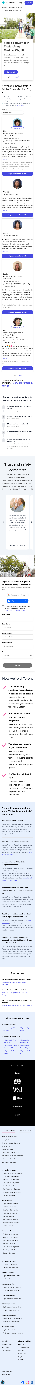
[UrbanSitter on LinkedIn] (31, 1382)
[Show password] (31, 655)
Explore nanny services (10, 1204)
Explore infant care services (12, 1287)
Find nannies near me (10, 1207)
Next (20, 375)
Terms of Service (20, 610)
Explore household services (12, 1330)
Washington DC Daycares (11, 1250)
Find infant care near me (11, 1290)
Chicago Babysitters (9, 1195)
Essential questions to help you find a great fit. (17, 1005)
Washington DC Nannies (11, 1223)
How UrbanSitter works (9, 1137)
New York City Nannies (10, 1210)
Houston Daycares (9, 1244)
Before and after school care (11, 1159)
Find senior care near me (11, 1322)
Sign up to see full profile (17, 174)
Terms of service (7, 1372)
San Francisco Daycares (11, 1247)
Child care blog (7, 1146)
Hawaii (20, 7)
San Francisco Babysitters (11, 1189)
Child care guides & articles (11, 1143)
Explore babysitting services (12, 1173)
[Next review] (31, 522)
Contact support (7, 1344)
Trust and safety (23, 1347)
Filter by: (4, 109)
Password (5, 652)
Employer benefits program (24, 1358)
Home (4, 7)
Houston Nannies (8, 1216)
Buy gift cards (6, 1351)
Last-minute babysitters (10, 1267)
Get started (11, 72)
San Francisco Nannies (10, 1219)
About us (21, 1344)
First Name (6, 615)
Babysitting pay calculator (10, 1153)
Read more (5, 159)
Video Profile (18, 128)
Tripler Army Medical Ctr (12, 10)
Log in (21, 3)
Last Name (6, 624)
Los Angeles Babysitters (11, 1183)
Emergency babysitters (10, 1264)
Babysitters (11, 7)
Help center (6, 1347)
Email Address (7, 633)
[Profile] (17, 124)
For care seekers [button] (8, 1131)
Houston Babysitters (9, 1186)
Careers (21, 1351)
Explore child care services (12, 1299)
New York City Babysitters (11, 1180)
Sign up (29, 3)
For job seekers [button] (25, 1131)
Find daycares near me (10, 1234)
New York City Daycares (11, 1237)
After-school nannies (9, 1162)
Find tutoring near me (10, 1279)
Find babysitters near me (11, 1176)
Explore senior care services (12, 1318)
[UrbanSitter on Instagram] (27, 1382)
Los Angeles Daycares (10, 1240)
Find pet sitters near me (11, 1310)
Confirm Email (7, 643)
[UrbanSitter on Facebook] (22, 1382)
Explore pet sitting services (12, 1307)
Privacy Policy (9, 610)
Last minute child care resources (12, 1156)
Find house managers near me (13, 1333)
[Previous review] (3, 522)
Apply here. (18, 77)
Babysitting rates (7, 1149)
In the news (22, 1354)
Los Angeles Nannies (10, 1213)
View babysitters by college (17, 384)
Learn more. (20, 105)
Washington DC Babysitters (12, 1192)
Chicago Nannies (8, 1226)
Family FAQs (6, 1140)
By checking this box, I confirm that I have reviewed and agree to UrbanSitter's (17, 608)
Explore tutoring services (11, 1276)
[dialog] (2, 1382)
